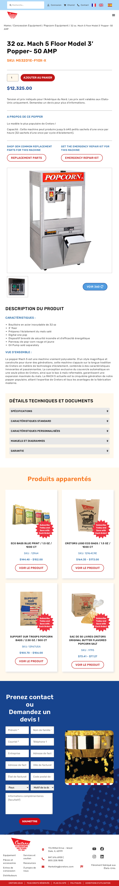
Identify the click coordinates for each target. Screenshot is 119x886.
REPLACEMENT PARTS (26, 158)
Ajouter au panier (37, 77)
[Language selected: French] (103, 5)
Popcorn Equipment (56, 25)
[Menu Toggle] (113, 15)
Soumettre (29, 821)
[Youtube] (94, 849)
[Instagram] (94, 857)
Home (7, 25)
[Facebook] (102, 849)
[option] (101, 5)
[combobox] (25, 5)
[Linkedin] (102, 857)
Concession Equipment (27, 25)
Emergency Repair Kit (82, 158)
